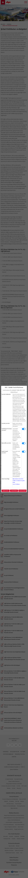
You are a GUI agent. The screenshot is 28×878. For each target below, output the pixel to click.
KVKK (14, 482)
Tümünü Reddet (14, 490)
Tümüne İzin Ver (6, 490)
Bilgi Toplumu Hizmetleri (18, 478)
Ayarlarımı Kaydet (22, 490)
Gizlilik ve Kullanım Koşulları (19, 480)
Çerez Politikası (16, 484)
